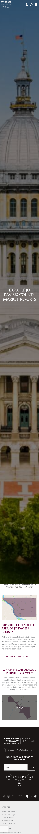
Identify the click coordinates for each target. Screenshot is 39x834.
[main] (19, 363)
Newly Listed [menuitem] (7, 820)
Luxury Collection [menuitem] (9, 823)
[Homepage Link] (6, 4)
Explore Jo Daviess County (19, 656)
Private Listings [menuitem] (8, 814)
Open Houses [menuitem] (8, 817)
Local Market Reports (19, 584)
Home (5, 584)
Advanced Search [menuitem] (9, 811)
